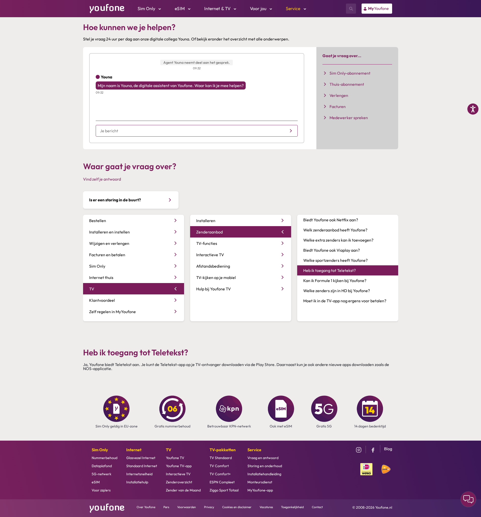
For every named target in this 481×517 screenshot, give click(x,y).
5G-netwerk (101, 474)
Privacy (209, 507)
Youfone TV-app (179, 466)
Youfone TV (175, 458)
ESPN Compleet (222, 482)
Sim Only (100, 449)
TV (168, 449)
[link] (377, 9)
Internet (133, 449)
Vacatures (266, 507)
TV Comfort (219, 466)
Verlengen (339, 95)
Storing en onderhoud (264, 466)
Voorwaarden (186, 507)
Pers (166, 507)
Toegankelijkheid (292, 507)
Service (254, 449)
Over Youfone (146, 507)
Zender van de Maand (183, 490)
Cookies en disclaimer (236, 507)
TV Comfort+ (220, 474)
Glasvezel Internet (140, 458)
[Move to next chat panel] (468, 499)
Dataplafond (102, 466)
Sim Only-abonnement (350, 73)
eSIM (96, 482)
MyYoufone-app (260, 490)
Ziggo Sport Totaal (224, 490)
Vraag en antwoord (263, 458)
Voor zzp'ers (101, 490)
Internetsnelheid (139, 474)
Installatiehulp (137, 482)
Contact (317, 507)
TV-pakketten (223, 449)
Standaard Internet (141, 466)
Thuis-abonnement (347, 84)
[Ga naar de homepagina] (107, 8)
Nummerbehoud (104, 458)
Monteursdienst (259, 482)
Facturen (338, 106)
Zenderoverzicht (179, 482)
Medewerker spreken (349, 117)
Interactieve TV (178, 474)
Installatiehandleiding (264, 474)
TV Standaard (221, 458)
